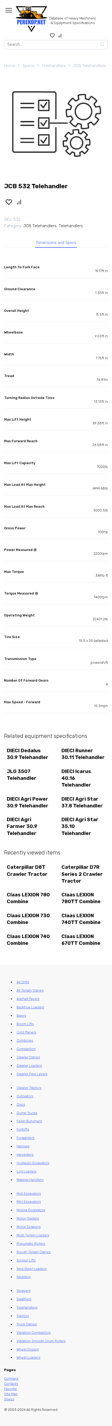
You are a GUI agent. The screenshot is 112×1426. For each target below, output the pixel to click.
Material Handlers (30, 1180)
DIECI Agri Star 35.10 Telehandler (79, 826)
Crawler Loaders (29, 1066)
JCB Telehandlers (89, 65)
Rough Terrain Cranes (34, 1252)
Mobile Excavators (31, 1210)
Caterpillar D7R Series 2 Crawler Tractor (82, 874)
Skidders (23, 1277)
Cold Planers (26, 1032)
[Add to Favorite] (8, 201)
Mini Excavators (29, 1202)
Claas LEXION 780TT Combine (81, 898)
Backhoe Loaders (30, 1007)
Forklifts (23, 1129)
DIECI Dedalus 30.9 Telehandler (27, 754)
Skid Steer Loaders (31, 1269)
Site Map (11, 1394)
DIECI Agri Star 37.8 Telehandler (82, 802)
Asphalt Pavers (28, 999)
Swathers (24, 1299)
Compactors (26, 1049)
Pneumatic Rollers (31, 1244)
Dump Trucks (27, 1113)
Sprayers (23, 1291)
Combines (25, 1040)
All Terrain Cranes (30, 990)
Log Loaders (26, 1171)
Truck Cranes (27, 1324)
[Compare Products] (60, 35)
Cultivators (25, 1096)
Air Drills (23, 982)
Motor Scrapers (29, 1227)
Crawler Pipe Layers (32, 1074)
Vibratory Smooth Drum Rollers (41, 1341)
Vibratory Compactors (34, 1333)
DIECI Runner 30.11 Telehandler (83, 754)
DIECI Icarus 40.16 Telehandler (76, 778)
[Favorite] (52, 35)
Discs (21, 1104)
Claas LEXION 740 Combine (28, 939)
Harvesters (25, 1155)
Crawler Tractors (29, 1088)
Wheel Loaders (28, 1357)
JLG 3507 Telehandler (21, 774)
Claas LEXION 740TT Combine (81, 919)
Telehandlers (54, 65)
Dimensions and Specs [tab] (56, 242)
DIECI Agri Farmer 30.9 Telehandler (22, 826)
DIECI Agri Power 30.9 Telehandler (27, 802)
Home (9, 65)
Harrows (23, 1146)
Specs (28, 65)
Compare (11, 1379)
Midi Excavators (29, 1193)
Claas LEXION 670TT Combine (80, 939)
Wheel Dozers (28, 1349)
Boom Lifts (25, 1024)
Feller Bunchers (29, 1121)
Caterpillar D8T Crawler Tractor (27, 870)
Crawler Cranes (28, 1057)
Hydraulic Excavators (33, 1163)
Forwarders (25, 1138)
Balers (21, 1016)
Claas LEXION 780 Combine (28, 898)
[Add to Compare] (19, 201)
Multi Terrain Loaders (33, 1235)
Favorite (10, 1389)
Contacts (11, 1384)
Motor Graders (28, 1218)
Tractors (23, 1316)
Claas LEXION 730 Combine (28, 919)
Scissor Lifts (26, 1260)
